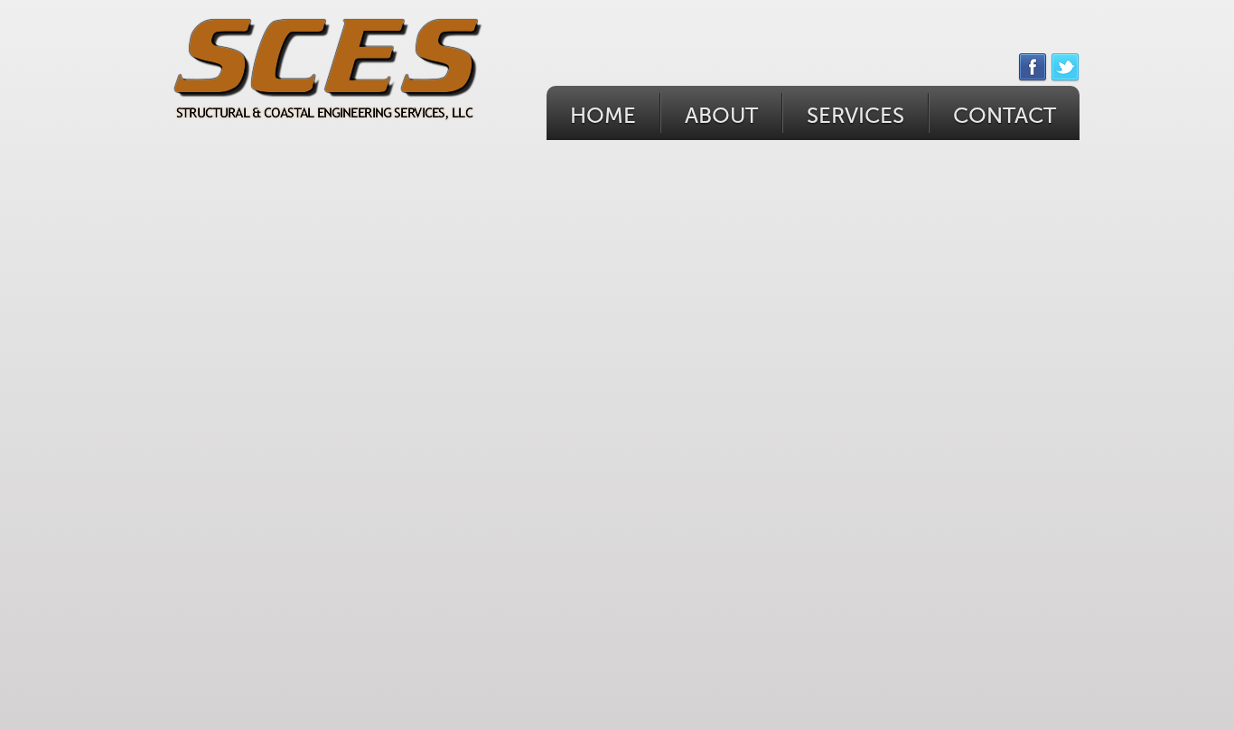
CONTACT (1004, 116)
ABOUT (721, 116)
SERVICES (855, 116)
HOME (603, 116)
